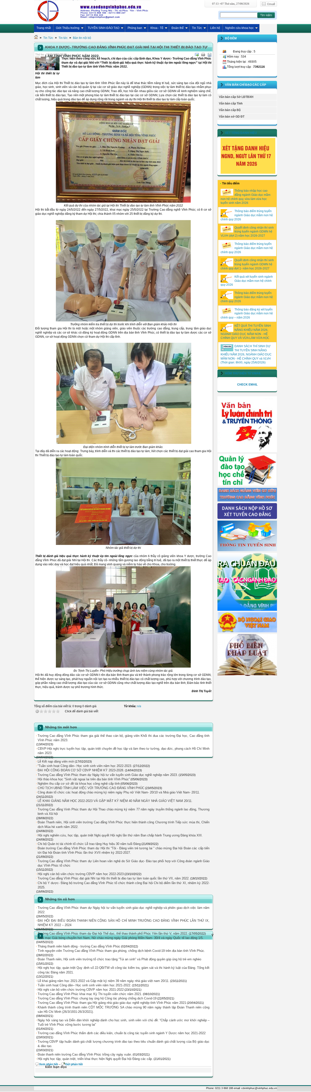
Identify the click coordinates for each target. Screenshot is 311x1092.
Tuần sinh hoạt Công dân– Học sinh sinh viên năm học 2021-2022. (84, 985)
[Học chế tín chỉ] (247, 485)
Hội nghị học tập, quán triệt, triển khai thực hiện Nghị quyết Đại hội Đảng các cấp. (95, 1059)
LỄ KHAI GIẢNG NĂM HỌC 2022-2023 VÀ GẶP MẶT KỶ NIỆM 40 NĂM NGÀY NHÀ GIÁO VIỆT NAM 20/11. (115, 801)
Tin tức (63, 38)
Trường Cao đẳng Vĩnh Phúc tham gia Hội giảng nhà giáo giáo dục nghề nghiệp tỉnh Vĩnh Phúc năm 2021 (112, 1003)
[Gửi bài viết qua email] (197, 55)
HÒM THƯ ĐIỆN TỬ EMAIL (243, 373)
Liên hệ (215, 28)
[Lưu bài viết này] (209, 55)
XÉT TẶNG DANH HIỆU (241, 133)
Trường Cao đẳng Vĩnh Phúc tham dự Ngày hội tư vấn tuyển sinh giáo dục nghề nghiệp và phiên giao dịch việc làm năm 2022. (123, 910)
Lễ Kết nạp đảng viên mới (56, 761)
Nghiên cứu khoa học (239, 28)
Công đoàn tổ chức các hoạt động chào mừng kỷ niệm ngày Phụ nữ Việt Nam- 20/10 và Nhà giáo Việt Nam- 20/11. (119, 792)
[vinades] (247, 675)
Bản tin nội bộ (82, 38)
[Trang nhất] (36, 38)
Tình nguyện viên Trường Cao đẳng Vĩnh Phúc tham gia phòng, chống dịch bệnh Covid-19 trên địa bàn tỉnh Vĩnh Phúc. (121, 951)
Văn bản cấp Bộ (230, 110)
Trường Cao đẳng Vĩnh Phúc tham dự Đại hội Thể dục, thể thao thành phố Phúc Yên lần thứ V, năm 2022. (113, 933)
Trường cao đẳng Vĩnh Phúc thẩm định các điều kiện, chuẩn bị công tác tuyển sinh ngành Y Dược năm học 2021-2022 (122, 1033)
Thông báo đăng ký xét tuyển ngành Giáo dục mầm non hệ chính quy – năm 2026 (247, 313)
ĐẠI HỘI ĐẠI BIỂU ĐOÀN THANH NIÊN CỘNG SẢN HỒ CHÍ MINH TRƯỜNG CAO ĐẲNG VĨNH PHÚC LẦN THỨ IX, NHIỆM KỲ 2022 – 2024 (123, 923)
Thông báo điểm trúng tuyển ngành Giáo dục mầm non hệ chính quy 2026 (247, 215)
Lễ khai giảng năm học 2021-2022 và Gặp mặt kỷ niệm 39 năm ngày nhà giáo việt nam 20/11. (103, 981)
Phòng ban (135, 28)
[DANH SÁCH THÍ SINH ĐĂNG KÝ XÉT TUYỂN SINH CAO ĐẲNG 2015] (247, 518)
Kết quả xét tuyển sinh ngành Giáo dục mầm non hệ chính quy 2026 (247, 281)
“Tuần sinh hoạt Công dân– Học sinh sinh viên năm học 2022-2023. (85, 766)
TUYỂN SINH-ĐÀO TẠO (103, 28)
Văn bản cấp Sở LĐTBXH (236, 97)
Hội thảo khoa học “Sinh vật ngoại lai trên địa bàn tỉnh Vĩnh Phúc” (84, 779)
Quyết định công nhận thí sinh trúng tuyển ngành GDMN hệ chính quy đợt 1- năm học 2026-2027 (247, 264)
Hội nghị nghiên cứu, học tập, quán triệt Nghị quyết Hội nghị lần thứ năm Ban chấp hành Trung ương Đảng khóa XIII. (120, 835)
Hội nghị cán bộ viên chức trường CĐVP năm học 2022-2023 (81, 874)
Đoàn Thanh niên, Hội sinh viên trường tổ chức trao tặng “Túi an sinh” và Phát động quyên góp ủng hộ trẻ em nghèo (119, 959)
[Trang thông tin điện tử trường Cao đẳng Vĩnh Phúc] (92, 11)
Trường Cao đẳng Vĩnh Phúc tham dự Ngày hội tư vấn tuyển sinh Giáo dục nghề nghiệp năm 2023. (108, 775)
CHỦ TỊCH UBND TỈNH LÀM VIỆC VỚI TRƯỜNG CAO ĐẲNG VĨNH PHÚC (91, 788)
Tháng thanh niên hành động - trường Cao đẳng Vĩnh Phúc (79, 946)
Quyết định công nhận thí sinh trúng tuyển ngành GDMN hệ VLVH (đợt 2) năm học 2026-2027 (247, 232)
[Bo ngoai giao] (247, 631)
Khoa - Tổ (156, 28)
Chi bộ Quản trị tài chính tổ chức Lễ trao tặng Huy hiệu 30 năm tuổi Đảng (89, 844)
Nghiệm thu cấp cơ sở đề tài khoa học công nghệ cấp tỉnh (79, 783)
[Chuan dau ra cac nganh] (247, 609)
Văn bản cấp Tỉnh (230, 103)
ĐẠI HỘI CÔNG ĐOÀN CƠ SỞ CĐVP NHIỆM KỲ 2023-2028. (81, 770)
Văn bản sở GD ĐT (231, 116)
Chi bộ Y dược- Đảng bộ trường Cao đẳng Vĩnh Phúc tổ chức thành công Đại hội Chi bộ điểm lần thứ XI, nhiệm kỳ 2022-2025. (123, 885)
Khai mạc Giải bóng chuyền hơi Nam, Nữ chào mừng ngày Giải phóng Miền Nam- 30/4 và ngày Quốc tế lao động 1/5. (121, 938)
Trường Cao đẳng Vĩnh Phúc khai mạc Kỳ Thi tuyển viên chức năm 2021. (90, 994)
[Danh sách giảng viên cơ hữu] (247, 500)
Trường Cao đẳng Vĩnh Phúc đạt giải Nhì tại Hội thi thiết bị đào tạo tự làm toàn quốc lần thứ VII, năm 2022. (114, 878)
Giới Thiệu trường (67, 28)
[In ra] (203, 55)
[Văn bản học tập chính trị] (247, 451)
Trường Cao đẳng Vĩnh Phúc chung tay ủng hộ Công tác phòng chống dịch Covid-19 (97, 998)
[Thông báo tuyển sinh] (247, 550)
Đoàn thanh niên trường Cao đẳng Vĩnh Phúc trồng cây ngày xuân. (85, 1054)
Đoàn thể (178, 28)
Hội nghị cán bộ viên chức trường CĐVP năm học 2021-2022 (81, 989)
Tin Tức (197, 28)
